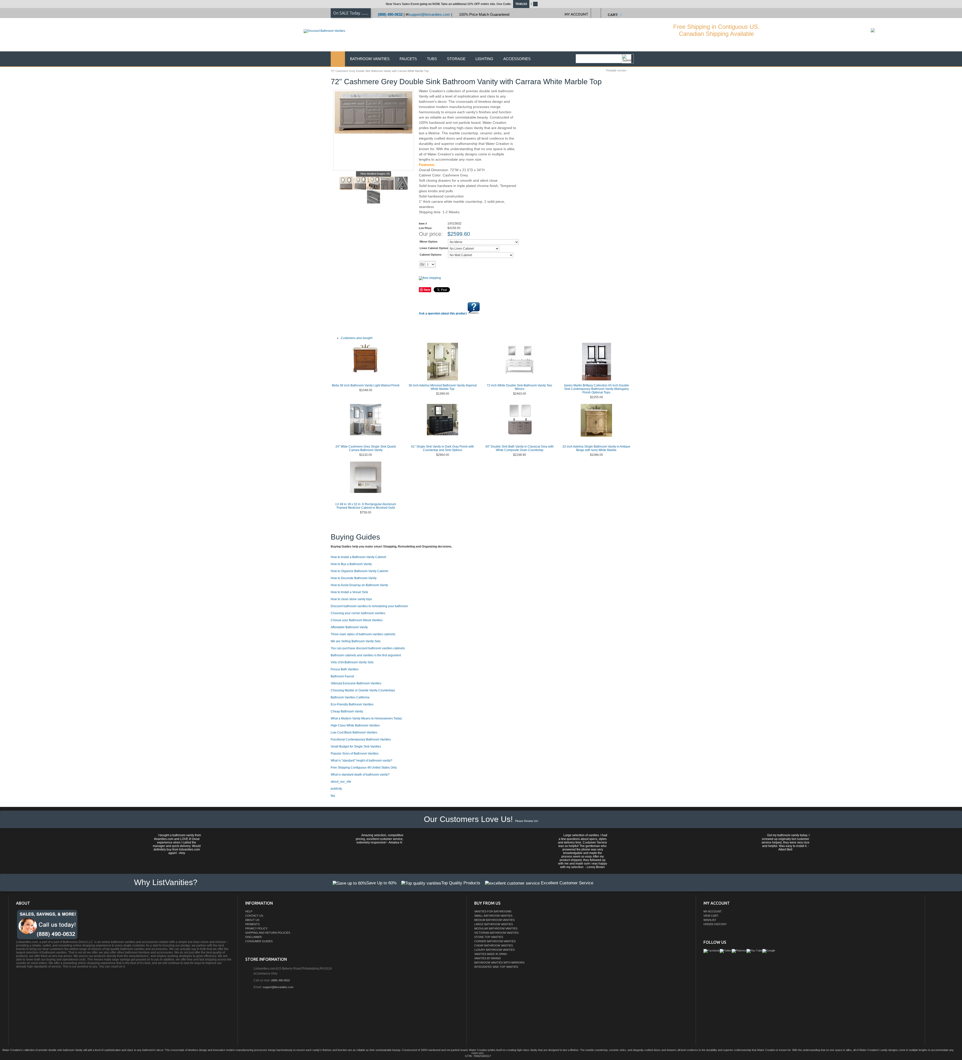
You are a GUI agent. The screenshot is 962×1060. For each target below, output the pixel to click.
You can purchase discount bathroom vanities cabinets (368, 648)
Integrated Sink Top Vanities (496, 966)
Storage (456, 59)
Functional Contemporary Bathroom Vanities (361, 739)
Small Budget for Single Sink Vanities (356, 746)
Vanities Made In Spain (490, 954)
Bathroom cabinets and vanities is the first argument (366, 655)
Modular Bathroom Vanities (495, 928)
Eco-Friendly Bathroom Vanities (352, 704)
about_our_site (341, 781)
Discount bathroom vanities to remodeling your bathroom (369, 606)
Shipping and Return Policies (267, 932)
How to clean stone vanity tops (351, 599)
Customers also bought (356, 338)
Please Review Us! (526, 820)
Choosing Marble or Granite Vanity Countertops (363, 690)
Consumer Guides (259, 941)
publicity (336, 788)
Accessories (517, 59)
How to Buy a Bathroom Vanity (351, 564)
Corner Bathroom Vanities (495, 941)
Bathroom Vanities (370, 59)
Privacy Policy (256, 928)
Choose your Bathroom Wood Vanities (357, 620)
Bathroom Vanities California (350, 697)
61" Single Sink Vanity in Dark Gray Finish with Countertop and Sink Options (442, 448)
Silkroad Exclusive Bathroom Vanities (356, 683)
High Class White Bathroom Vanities (355, 725)
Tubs (432, 59)
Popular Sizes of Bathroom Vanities (355, 753)
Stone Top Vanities (488, 936)
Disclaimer (253, 936)
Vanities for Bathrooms (492, 911)
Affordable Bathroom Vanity (349, 627)
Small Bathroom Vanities (493, 915)
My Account (712, 911)
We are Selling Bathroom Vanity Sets (356, 641)
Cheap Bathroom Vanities (493, 945)
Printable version (616, 70)
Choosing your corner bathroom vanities (358, 613)
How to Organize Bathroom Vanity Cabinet (359, 571)
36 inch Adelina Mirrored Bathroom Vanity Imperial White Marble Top (443, 387)
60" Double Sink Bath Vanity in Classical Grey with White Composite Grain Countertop (520, 448)
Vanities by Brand (487, 958)
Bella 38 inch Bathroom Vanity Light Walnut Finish (366, 385)
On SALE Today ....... (350, 13)
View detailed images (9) (375, 173)
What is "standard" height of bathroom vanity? (361, 760)
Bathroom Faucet (342, 676)
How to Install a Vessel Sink (349, 592)
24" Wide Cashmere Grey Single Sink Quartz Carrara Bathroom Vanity (365, 448)
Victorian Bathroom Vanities (496, 932)
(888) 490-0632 (390, 14)
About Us (252, 919)
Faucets (408, 59)
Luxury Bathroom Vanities (494, 949)
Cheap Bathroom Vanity (347, 711)
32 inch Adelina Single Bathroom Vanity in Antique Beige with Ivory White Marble (596, 448)
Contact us (254, 915)
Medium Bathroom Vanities (494, 919)
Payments (252, 924)
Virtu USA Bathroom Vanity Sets (352, 662)
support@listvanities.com (429, 14)
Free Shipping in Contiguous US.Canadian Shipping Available (716, 30)
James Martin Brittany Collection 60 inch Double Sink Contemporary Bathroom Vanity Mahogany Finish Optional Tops (596, 389)
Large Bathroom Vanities (493, 924)
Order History (715, 924)
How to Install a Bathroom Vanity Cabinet (358, 557)
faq (333, 795)
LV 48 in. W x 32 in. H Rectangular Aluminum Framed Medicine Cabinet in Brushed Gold (365, 505)
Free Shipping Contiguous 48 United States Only (364, 767)
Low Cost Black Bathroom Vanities (354, 732)
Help (248, 911)
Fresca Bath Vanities (344, 669)
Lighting (484, 59)
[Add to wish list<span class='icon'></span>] (475, 264)
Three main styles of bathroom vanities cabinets (363, 634)
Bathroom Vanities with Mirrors (499, 962)
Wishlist (709, 919)
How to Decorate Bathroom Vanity (354, 578)
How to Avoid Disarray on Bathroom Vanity (359, 585)
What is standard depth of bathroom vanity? (360, 774)
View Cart (710, 915)
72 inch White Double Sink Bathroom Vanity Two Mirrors (519, 387)
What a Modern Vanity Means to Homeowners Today (366, 718)
